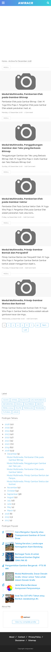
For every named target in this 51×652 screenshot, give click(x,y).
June (9, 504)
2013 (7, 520)
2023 (7, 434)
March (10, 510)
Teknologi (28, 408)
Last (25, 330)
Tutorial (7, 412)
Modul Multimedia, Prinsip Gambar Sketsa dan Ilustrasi (22, 302)
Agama (6, 400)
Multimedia (29, 404)
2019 (7, 447)
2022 (7, 437)
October (11, 491)
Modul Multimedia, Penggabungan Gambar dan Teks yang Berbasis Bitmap (22, 148)
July (9, 500)
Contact (21, 637)
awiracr (25, 3)
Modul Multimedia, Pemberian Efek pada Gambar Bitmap (22, 96)
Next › (44, 325)
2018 (7, 450)
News (39, 404)
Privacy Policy (35, 637)
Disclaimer (20, 640)
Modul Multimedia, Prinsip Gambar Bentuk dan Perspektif (22, 251)
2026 (7, 424)
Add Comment (29, 166)
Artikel (14, 400)
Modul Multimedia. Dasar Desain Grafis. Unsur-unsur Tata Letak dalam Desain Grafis (31, 577)
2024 (7, 431)
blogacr (24, 400)
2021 (7, 441)
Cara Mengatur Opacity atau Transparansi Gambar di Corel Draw (30, 535)
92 (38, 325)
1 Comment (28, 112)
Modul (6, 67)
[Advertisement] (25, 25)
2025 (7, 427)
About (11, 637)
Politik (18, 408)
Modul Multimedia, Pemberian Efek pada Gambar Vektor (22, 200)
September (12, 494)
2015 (7, 517)
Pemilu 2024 (8, 408)
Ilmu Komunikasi (37, 400)
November (12, 487)
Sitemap (32, 640)
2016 (7, 514)
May (9, 507)
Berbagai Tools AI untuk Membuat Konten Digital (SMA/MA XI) (27, 557)
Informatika (8, 404)
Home (4, 61)
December (12, 454)
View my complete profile (25, 622)
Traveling (39, 408)
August (10, 497)
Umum (15, 412)
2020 (7, 444)
